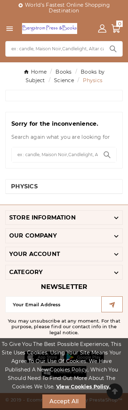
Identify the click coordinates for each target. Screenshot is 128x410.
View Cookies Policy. (83, 386)
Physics (24, 186)
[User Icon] (102, 28)
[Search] (113, 49)
